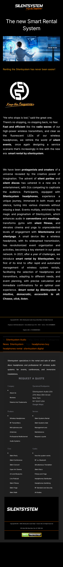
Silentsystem (16, 344)
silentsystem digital (34, 348)
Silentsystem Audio (16, 339)
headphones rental (12, 348)
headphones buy (40, 344)
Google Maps (38, 404)
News (6, 344)
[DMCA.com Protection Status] (31, 535)
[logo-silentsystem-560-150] (29, 4)
